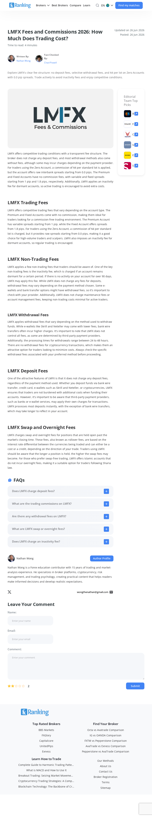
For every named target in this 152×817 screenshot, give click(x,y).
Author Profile (101, 558)
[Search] (97, 5)
